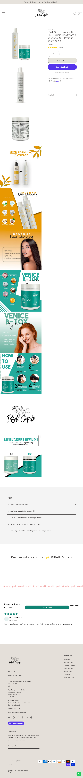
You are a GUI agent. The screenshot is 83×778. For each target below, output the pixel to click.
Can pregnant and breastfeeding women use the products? (30, 531)
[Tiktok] (22, 717)
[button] (52, 47)
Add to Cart (62, 60)
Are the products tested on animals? (22, 511)
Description (51, 95)
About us (67, 659)
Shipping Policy (69, 671)
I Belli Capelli (17, 770)
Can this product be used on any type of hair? (26, 518)
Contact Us (67, 674)
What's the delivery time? (19, 504)
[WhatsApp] (18, 717)
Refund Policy (68, 662)
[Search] (74, 13)
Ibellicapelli (51, 29)
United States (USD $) (14, 761)
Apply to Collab (69, 677)
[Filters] (72, 607)
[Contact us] (79, 774)
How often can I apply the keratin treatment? (25, 524)
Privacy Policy (68, 668)
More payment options (62, 72)
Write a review (47, 607)
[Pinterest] (31, 717)
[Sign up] (38, 746)
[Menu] (3, 13)
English (10, 765)
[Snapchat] (27, 717)
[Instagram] (14, 717)
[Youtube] (9, 717)
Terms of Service (69, 665)
